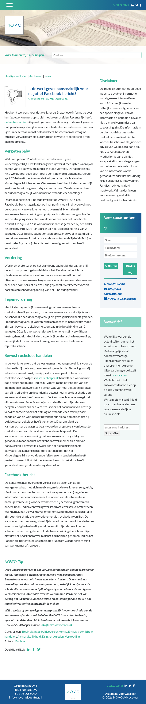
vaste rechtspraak (47, 378)
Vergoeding (72, 636)
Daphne (20, 641)
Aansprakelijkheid (29, 636)
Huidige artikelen (16, 76)
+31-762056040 (25, 693)
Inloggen (120, 689)
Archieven (35, 76)
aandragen (120, 375)
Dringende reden (53, 636)
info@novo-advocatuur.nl (113, 291)
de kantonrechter (16, 122)
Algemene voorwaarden (120, 693)
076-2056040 (115, 284)
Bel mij (112, 266)
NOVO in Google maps (121, 298)
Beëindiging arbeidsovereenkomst (44, 631)
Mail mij (131, 269)
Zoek (47, 76)
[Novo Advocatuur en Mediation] (14, 22)
